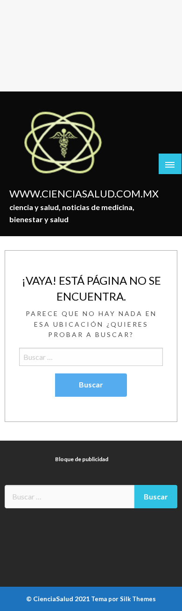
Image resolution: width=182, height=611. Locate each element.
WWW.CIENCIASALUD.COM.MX (84, 194)
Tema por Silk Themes (123, 599)
